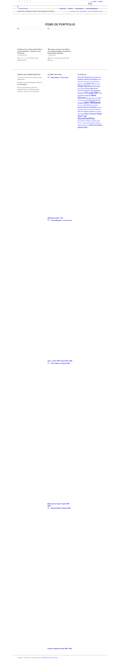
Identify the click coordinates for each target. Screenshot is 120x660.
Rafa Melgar (81, 114)
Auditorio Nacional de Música (88, 79)
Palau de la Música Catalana (86, 111)
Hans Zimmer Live (91, 98)
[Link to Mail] (32, 1)
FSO (100, 93)
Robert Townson (90, 113)
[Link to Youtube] (20, 1)
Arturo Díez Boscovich (95, 77)
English (95, 1)
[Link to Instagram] (26, 1)
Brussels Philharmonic (87, 81)
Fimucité (88, 92)
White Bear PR (85, 125)
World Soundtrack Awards (90, 126)
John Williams (91, 102)
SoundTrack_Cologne (84, 121)
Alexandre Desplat (84, 77)
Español (101, 1)
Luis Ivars (86, 105)
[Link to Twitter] (23, 1)
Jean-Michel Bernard (91, 100)
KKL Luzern (80, 105)
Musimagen (99, 107)
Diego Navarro (85, 85)
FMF (96, 92)
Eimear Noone (81, 88)
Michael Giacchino (84, 107)
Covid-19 (90, 83)
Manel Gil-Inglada (94, 105)
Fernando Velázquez (84, 90)
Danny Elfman (97, 84)
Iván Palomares (81, 100)
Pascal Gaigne (98, 111)
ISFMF (99, 98)
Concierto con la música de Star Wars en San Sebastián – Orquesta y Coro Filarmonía (29, 51)
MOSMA (93, 107)
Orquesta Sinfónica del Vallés (85, 109)
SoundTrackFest (86, 118)
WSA (85, 127)
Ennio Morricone (92, 88)
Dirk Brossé (96, 86)
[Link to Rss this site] (29, 1)
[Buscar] (101, 8)
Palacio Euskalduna (96, 109)
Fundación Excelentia (84, 95)
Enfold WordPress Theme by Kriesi (49, 657)
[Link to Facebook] (17, 1)
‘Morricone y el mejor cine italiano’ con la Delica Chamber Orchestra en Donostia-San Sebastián (59, 51)
